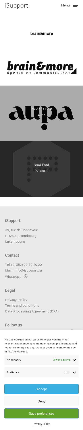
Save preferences (41, 413)
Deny (41, 401)
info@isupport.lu (28, 270)
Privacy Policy (41, 423)
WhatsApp (13, 276)
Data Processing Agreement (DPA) (32, 311)
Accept (42, 389)
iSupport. (17, 5)
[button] (69, 5)
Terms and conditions (22, 305)
